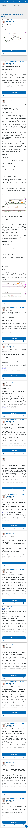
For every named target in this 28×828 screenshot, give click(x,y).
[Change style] (19, 1)
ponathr (8, 608)
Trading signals (11, 4)
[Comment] (15, 53)
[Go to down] (26, 826)
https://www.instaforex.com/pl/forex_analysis (14, 809)
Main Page (5, 4)
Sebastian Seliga (10, 21)
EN (25, 1)
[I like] (4, 53)
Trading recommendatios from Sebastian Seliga (11, 5)
